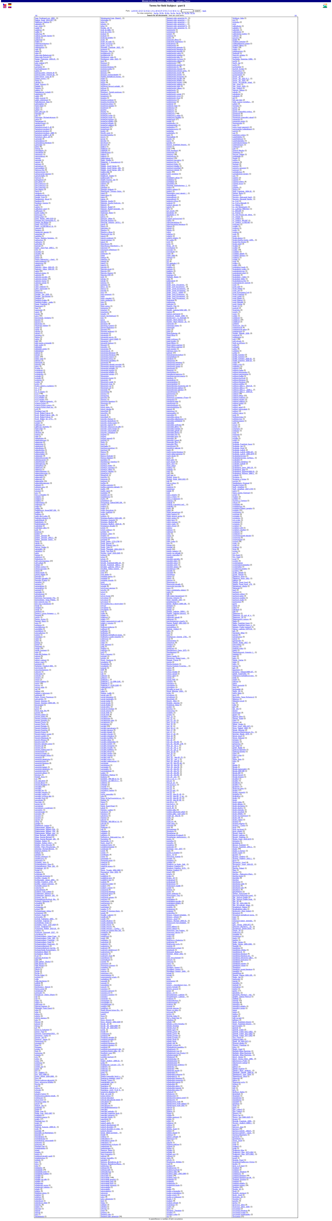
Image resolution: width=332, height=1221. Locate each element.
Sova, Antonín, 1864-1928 (110, 1022)
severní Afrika (40, 716)
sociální (104, 726)
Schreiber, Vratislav (42, 921)
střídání (169, 1152)
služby (103, 489)
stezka (169, 662)
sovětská (104, 1035)
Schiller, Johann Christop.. (45, 884)
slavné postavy (106, 240)
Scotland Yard (40, 411)
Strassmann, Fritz (173, 895)
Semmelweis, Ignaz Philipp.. (45, 600)
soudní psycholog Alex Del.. (111, 930)
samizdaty (39, 145)
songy (103, 857)
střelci (169, 1121)
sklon (103, 22)
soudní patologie (107, 923)
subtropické (237, 32)
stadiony (170, 271)
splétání (104, 1205)
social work (105, 715)
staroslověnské (172, 405)
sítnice (37, 1088)
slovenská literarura (108, 353)
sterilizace (170, 648)
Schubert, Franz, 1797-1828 (45, 925)
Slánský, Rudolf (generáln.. (111, 209)
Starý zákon (171, 466)
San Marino (39, 189)
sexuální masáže (41, 792)
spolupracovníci (172, 129)
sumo (235, 125)
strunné (169, 1006)
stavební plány (172, 561)
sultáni (235, 104)
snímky (103, 658)
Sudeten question (239, 42)
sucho (235, 65)
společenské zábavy (174, 88)
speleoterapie (106, 1148)
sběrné (37, 353)
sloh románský (106, 294)
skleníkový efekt (41, 1203)
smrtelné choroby (107, 580)
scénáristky (39, 374)
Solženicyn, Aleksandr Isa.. (111, 837)
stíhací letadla (172, 672)
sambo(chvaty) (40, 123)
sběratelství (39, 351)
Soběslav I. (105, 680)
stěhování (170, 615)
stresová (170, 962)
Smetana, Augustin (108, 520)
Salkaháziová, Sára (42, 102)
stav (168, 543)
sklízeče (38, 1209)
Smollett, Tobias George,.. (110, 569)
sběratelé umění (41, 349)
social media (105, 701)
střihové (170, 1156)
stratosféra (171, 913)
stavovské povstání (174, 586)
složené (104, 434)
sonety (103, 853)
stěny (169, 631)
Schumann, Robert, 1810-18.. (46, 928)
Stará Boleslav (172, 333)
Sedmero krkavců (41, 518)
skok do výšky (106, 32)
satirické (38, 275)
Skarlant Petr (40, 1146)
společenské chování (175, 69)
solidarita (104, 831)
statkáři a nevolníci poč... (176, 504)
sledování (104, 254)
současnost (105, 901)
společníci (170, 110)
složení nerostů (106, 438)
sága (37, 53)
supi (234, 149)
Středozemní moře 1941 (176, 1105)
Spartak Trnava (106, 1080)
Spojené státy (106, 1214)
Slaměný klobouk (107, 189)
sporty (169, 172)
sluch (103, 444)
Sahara (37, 65)
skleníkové (39, 1201)
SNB (102, 625)
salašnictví (39, 94)
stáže (169, 592)
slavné (103, 236)
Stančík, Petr (172, 306)
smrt (102, 573)
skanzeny (38, 1144)
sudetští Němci (238, 45)
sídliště (37, 983)
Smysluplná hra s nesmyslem (112, 604)
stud (168, 1164)
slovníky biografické (108, 421)
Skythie (103, 141)
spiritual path (105, 1170)
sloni (102, 304)
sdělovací (38, 425)
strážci (169, 936)
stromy (169, 983)
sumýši (235, 131)
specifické (104, 1119)
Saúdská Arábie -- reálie (44, 302)
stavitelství (171, 574)
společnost (171, 114)
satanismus (39, 263)
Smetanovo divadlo (108, 526)
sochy (103, 792)
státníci (169, 528)
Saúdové (38, 298)
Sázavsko (38, 324)
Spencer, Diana (106, 1150)
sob (102, 674)
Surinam (236, 164)
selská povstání (41, 569)
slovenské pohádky (108, 368)
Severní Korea (40, 732)
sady (37, 49)
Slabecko (104, 149)
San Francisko (40, 187)
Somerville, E (106, 841)
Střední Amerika (173, 1026)
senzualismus (40, 633)
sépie (37, 641)
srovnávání (171, 252)
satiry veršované (41, 289)
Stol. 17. (170, 730)
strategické (171, 909)
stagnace (170, 275)
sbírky (37, 357)
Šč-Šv (192, 13)
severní (37, 713)
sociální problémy (107, 750)
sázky (37, 339)
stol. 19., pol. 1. (172, 748)
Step (168, 633)
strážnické (170, 942)
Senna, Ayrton (40, 619)
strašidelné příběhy (174, 903)
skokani (104, 36)
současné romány (107, 897)
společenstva (172, 100)
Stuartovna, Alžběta (174, 1162)
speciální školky (107, 1117)
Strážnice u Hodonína (175, 940)
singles (37, 1049)
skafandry (38, 1107)
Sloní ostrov (105, 306)
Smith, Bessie (106, 543)
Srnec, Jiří (170, 246)
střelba (169, 1115)
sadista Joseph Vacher (43, 36)
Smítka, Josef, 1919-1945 (110, 553)
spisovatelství (106, 1191)
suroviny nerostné (239, 168)
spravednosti (171, 199)
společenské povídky (175, 78)
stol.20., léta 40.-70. (174, 798)
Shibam (38, 853)
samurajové (39, 180)
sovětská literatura (108, 1043)
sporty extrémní (172, 174)
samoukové (39, 166)
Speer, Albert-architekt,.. (110, 1133)
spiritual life (105, 1168)
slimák (103, 281)
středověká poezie (173, 1082)
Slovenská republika (108, 361)
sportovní (170, 158)
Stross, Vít (171, 993)
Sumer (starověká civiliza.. (243, 112)
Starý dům (170, 460)
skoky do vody (106, 42)
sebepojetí (39, 456)
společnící (170, 112)
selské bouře (39, 573)
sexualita (38, 787)
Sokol (103, 802)
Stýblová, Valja (238, 18)
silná (36, 1010)
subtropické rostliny (240, 34)
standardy (170, 308)
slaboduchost (106, 152)
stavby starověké (173, 555)
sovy (102, 1059)
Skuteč (103, 112)
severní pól (39, 748)
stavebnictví (171, 569)
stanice (169, 312)
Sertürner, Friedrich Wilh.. (44, 666)
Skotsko (104, 73)
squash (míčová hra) (174, 219)
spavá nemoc (106, 1096)
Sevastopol (39, 705)
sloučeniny (105, 312)
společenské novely (174, 73)
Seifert (37, 534)
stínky (169, 693)
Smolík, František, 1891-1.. (111, 565)
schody (37, 905)
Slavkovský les (106, 234)
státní (169, 510)
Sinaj (37, 1045)
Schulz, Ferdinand (42, 927)
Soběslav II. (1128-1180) (110, 685)
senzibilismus (40, 627)
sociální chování (107, 734)
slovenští (104, 390)
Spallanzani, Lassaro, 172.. (111, 1065)
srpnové (170, 257)
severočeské (39, 751)
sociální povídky (107, 748)
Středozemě (171, 1096)
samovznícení (40, 172)
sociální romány (107, 753)
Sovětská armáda (107, 1037)
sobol (103, 691)
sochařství (105, 788)
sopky (103, 868)
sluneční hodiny (107, 466)
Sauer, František (41, 304)
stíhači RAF (171, 680)
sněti (102, 646)
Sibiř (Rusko (39, 964)
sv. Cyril (236, 201)
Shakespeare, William (43, 827)
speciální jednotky (107, 1111)
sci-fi (37, 394)
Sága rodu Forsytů (42, 57)
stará (168, 331)
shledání (38, 855)
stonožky (170, 843)
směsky (104, 516)
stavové (170, 580)
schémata (38, 874)
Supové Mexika (238, 150)
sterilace (170, 645)
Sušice (235, 189)
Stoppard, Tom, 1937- (175, 849)
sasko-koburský (41, 261)
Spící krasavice (107, 1154)
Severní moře (40, 742)
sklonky (104, 24)
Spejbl (103, 1135)
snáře (103, 613)
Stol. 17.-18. (171, 734)
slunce (103, 454)
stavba (169, 545)
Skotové (104, 63)
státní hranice (172, 514)
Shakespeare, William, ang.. (45, 833)
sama (37, 119)
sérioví (37, 658)
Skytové (104, 145)
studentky (170, 1181)
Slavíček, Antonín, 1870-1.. (111, 222)
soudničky (104, 932)
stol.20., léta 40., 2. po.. (176, 796)
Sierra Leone (39, 989)
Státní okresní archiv (174, 516)
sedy (37, 530)
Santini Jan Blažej (42, 222)
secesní (38, 491)
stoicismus (171, 711)
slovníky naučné (107, 425)
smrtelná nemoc (107, 576)
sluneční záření (106, 469)
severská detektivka (42, 759)
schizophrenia (40, 890)
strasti (169, 897)
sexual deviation (41, 785)
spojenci (104, 1212)
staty (168, 538)
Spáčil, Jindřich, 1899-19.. (110, 1061)
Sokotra (104, 818)
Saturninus (39, 292)
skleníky (38, 1205)
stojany (169, 715)
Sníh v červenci (107, 654)
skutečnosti (105, 129)
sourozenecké (106, 975)
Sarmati (38, 246)
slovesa (104, 394)
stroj (168, 977)
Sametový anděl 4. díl (43, 135)
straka (169, 876)
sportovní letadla (173, 166)
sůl (234, 98)
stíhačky (170, 681)
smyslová (104, 600)
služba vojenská (107, 485)
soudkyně (104, 917)
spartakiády (105, 1084)
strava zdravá (172, 928)
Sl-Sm (167, 13)
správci (169, 191)
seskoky (38, 676)
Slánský (104, 205)
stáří (168, 473)
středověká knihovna (174, 1074)
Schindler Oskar (41, 886)
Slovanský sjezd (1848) (109, 339)
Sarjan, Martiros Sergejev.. (45, 238)
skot (102, 61)
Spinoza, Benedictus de (110, 1162)
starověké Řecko (173, 432)
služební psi (105, 495)
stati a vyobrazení (173, 499)
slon (102, 302)
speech (103, 1121)
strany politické (172, 893)
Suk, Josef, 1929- (239, 86)
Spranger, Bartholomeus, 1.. (177, 185)
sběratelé (38, 347)
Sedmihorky (39, 522)
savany (37, 314)
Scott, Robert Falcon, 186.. (45, 415)
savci (37, 316)
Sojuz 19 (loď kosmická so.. (111, 798)
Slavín (103, 226)
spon (168, 135)
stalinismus (171, 302)
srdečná (170, 234)
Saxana (38, 320)
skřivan (103, 88)
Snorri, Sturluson (107, 660)
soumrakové (105, 960)
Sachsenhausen (41, 69)
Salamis (38, 88)
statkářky (170, 506)
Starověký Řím (172, 442)
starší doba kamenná (174, 454)
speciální (104, 1109)
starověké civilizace (174, 425)
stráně (169, 888)
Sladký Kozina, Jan (108, 180)
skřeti (103, 78)
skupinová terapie (107, 106)
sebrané (38, 485)
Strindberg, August (174, 969)
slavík (103, 224)
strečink (170, 946)
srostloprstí (171, 248)
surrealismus (237, 172)
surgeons (236, 162)
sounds (103, 962)
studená (170, 1166)
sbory (37, 366)
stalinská (170, 304)
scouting (38, 421)
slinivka (103, 283)
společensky (171, 90)
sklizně (37, 1212)
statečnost (171, 489)
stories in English (173, 853)
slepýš (103, 263)
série (37, 652)
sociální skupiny (107, 755)
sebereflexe (39, 466)
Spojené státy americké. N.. (177, 28)
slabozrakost (105, 158)
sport (168, 149)
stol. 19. (170, 740)
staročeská (171, 361)
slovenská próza (107, 359)
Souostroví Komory (108, 965)
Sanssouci (39, 215)
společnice (171, 108)
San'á (37, 191)
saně (37, 205)
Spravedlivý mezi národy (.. (177, 193)
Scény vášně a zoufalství (44, 386)
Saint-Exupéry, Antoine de (44, 73)
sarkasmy (38, 242)
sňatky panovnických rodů (110, 621)
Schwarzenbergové (42, 946)
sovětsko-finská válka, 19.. (111, 1051)
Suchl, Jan (237, 63)
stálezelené (171, 281)
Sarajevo (38, 230)
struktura (170, 999)
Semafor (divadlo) (41, 578)
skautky (38, 1152)
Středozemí (171, 1100)
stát (168, 481)
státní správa (172, 518)
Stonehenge (171, 833)
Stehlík (169, 608)
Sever (37, 707)
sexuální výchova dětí (43, 796)
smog (103, 557)
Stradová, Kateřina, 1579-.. (177, 868)
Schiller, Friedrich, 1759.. (44, 882)
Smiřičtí (104, 536)
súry (234, 176)
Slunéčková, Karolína (109, 462)
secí (36, 493)
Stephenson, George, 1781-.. (177, 637)
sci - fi (37, 388)
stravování (171, 934)
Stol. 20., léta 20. (173, 761)
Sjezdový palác (40, 1102)
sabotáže (38, 24)
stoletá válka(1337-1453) (176, 812)
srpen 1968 (171, 255)
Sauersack (39, 306)
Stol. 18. (170, 736)
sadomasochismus (42, 43)
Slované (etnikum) (107, 331)
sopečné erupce (107, 866)
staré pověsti (171, 349)
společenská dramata (175, 47)
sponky (169, 139)
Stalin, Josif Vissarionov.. (176, 296)
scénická (38, 380)
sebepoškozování (41, 458)
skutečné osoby (107, 115)
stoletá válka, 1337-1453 (176, 814)
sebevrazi (38, 479)
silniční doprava (41, 1018)
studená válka (172, 1172)
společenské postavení (175, 77)
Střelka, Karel (172, 1129)
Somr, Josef (105, 843)
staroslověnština (173, 407)
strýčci (169, 1014)
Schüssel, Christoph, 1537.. (45, 932)
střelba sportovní (173, 1117)
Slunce (103, 452)
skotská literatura (107, 67)
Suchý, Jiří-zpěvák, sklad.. (243, 82)
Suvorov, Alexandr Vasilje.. (243, 199)
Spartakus (104, 1086)
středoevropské (172, 1055)
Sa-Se (156, 13)
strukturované (172, 1002)
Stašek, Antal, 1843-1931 (176, 479)
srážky (169, 220)
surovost (236, 170)
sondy (103, 851)
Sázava (38, 322)
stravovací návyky (174, 932)
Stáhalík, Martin (173, 277)
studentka (170, 1179)
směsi (103, 514)
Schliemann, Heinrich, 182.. (45, 895)
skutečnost (105, 127)
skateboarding (40, 1148)
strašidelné (171, 899)
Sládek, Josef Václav (109, 166)
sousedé (104, 981)
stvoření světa (172, 1214)
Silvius (37, 1026)
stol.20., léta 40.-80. (174, 800)
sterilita (169, 646)
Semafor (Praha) (41, 580)
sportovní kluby (172, 164)
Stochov (170, 709)
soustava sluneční (108, 995)
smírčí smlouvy (106, 530)
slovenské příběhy (108, 372)
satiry (37, 285)
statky (169, 508)
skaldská (38, 1115)
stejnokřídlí (171, 625)
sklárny (37, 1191)
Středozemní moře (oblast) (177, 1104)
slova (103, 320)
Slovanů (104, 345)
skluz (103, 26)
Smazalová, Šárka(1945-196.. (112, 503)
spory (169, 176)
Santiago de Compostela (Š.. (46, 220)
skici (36, 1162)
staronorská (171, 394)
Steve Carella (172, 656)
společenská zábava (174, 61)
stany (169, 329)
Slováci (103, 322)
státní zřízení (172, 526)
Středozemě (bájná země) (176, 1098)
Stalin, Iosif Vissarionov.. (176, 287)
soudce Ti (104, 909)
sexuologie (39, 800)
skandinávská (40, 1139)
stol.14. (169, 781)
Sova (103, 1016)
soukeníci (104, 944)
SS (168, 261)
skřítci (103, 82)
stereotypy (171, 643)
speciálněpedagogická (109, 1107)
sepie (37, 639)
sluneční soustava (108, 468)
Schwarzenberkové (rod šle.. (45, 948)
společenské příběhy (174, 80)
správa (169, 187)
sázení (37, 333)
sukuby (235, 92)
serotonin (38, 664)
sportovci (170, 154)
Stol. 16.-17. (171, 728)
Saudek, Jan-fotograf (43, 296)
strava (169, 925)
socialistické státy (107, 720)
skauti (37, 1150)
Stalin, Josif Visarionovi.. (176, 294)
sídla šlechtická (41, 981)
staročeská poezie (173, 364)
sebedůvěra (39, 438)
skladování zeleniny (42, 1187)
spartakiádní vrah (107, 1082)
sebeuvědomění (41, 471)
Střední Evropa (172, 1035)
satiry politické (40, 287)
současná (104, 890)
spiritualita (104, 1174)
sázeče (37, 331)
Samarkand (39, 121)
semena (38, 584)
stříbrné (169, 1146)
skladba (38, 1176)
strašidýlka (171, 905)
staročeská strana (173, 366)
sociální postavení (108, 746)
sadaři (37, 28)
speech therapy (106, 1131)
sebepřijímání (40, 462)
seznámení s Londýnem (44, 808)
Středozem (171, 1094)
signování (38, 993)
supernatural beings (240, 143)
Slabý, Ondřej (106, 160)
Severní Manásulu (42, 738)
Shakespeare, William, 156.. (45, 831)
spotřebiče (170, 182)
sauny (37, 312)
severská (38, 757)
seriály (37, 648)
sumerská (236, 119)
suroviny (236, 166)
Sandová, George (41, 203)
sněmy (103, 641)
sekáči (37, 543)
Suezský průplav (239, 55)
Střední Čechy (172, 1032)
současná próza (107, 893)
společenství (171, 102)
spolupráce (171, 127)
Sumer (235, 110)
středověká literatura (174, 1078)
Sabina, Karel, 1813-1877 (44, 20)
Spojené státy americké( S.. (177, 26)
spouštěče (170, 184)
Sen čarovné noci (41, 602)
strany (169, 892)
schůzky (38, 930)
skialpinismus (40, 1158)
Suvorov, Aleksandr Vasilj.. (243, 197)
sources (104, 971)
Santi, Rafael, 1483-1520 (44, 219)
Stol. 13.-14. (171, 722)
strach (169, 872)
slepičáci (104, 259)
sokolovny (104, 812)
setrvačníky (39, 699)
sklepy (37, 1207)
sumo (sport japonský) (241, 127)
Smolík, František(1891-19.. (111, 563)
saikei (37, 71)
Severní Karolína (41, 730)
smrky (103, 571)
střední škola (171, 1039)
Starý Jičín (171, 464)
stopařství (170, 845)
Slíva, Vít (104, 287)
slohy (103, 296)
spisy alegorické (107, 1199)
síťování (38, 1090)
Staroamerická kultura (175, 355)
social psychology (107, 709)
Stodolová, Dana (173, 705)
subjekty (236, 28)
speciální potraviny (108, 1115)
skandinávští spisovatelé (44, 1141)
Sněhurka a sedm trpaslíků (111, 637)
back (204, 11)
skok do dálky (106, 30)
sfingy (37, 822)
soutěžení (104, 1008)
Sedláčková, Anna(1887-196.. (46, 510)
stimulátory (171, 687)
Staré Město (171, 343)
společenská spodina (174, 55)
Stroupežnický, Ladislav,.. (176, 997)
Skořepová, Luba (107, 57)
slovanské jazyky (107, 337)
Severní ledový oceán (43, 734)
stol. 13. (170, 718)
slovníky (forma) (107, 419)
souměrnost (105, 958)
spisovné (104, 1195)
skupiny (104, 110)
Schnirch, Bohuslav (42, 901)
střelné (169, 1131)
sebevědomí (39, 475)
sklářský (38, 1195)
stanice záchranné (173, 314)
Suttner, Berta (238, 193)
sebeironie (39, 442)
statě (168, 485)
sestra (37, 680)
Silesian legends (41, 1006)
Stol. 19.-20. (171, 751)
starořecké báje (172, 401)
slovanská (104, 333)
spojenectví (171, 32)
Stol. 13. (170, 716)
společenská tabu (173, 57)
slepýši (103, 265)
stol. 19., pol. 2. (172, 750)
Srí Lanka (170, 240)
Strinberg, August (173, 967)
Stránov (169, 890)
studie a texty (172, 1195)
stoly (168, 827)
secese (37, 489)
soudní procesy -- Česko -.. (111, 928)
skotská (104, 65)
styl (234, 20)
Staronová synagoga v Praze (177, 397)
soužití (103, 1014)
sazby (37, 329)
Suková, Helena (238, 90)
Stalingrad (170, 300)
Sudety (235, 47)
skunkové (104, 94)
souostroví (105, 964)
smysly (103, 606)
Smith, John (105, 547)
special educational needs (110, 1100)
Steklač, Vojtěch (173, 629)
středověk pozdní (173, 1070)
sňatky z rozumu (107, 623)
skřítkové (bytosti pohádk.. (111, 86)
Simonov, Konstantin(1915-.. (45, 1034)
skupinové (104, 108)
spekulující (105, 1142)
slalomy (104, 184)
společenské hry (173, 67)
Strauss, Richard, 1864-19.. (177, 921)
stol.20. (169, 792)
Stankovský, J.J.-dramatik (176, 318)
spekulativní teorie (108, 1141)
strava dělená (172, 927)
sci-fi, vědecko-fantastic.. (44, 401)
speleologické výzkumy (109, 1144)
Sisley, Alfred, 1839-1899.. (45, 1076)
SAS (36, 250)
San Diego (39, 182)
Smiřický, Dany (106, 534)
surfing (235, 160)
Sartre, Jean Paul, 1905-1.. (45, 248)
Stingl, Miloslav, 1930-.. (175, 691)
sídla (37, 979)
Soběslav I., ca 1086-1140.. (111, 681)
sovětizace (105, 1034)
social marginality (107, 699)
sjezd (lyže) (39, 1100)
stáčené (170, 269)
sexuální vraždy (41, 794)
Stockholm (171, 699)
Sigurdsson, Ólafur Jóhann (45, 995)
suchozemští (237, 75)
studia (169, 1187)
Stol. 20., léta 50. (173, 767)
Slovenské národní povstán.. (111, 366)
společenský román (174, 94)
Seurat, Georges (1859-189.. (45, 703)
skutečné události (107, 125)
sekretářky (39, 549)
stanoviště (170, 327)
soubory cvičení (107, 888)
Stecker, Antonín (173, 598)
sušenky (236, 187)
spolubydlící (171, 123)
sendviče (38, 611)
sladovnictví (105, 182)
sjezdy (37, 1104)
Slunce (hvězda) (107, 456)
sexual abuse (40, 783)
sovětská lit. (105, 1041)
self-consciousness (42, 561)
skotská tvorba (106, 69)
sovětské (104, 1047)
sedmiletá (38, 526)
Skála (37, 1109)
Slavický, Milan (106, 219)
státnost (170, 530)
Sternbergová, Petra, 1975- (177, 650)
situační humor (40, 1094)
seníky (37, 617)
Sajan (37, 80)
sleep (103, 255)
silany (37, 1000)
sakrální (38, 82)
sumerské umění (239, 121)
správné (170, 203)
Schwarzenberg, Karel (43, 942)
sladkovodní (105, 178)
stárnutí (169, 353)
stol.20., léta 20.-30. (174, 794)
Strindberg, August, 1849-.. (177, 971)
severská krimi (40, 761)
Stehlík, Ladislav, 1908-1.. (176, 611)
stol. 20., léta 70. (173, 771)
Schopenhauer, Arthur (43, 911)
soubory (104, 886)
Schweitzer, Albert (42, 954)
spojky (169, 38)
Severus (38, 775)
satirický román (40, 283)
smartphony (105, 501)
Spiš (102, 1201)
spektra (103, 1137)
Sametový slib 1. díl (42, 137)
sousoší (104, 987)
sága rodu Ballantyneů (43, 55)
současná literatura (108, 892)
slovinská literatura (108, 401)
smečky (104, 504)
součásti (104, 905)
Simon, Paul (39, 1032)
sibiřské (38, 967)
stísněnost (171, 695)
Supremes (236, 152)
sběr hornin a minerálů (43, 343)
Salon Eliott (39, 106)
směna (103, 506)
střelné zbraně (172, 1133)
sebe (37, 436)
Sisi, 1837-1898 (41, 1074)
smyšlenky (105, 609)
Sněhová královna (107, 627)
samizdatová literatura (43, 143)
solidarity (104, 833)
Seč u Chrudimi (40, 495)
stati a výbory (172, 497)
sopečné (104, 864)
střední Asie (171, 1030)
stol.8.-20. (170, 808)
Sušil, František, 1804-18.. (242, 191)
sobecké (104, 676)
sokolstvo (104, 816)
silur (36, 1020)
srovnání (170, 250)
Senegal (38, 615)
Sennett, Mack (40, 621)
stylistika (236, 22)
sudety (235, 49)
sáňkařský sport (41, 209)
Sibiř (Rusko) (40, 965)
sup (234, 133)
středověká (171, 1072)
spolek (169, 121)
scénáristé (39, 372)
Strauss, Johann (173, 917)
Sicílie (37, 973)
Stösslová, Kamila (173, 857)
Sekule (37, 555)
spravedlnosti (172, 197)
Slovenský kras (106, 384)
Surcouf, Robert (238, 154)
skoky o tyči (105, 45)
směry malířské (106, 512)
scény (37, 384)
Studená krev (172, 1168)
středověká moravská (175, 1080)
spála (103, 1063)
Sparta (103, 1074)
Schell (37, 870)
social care (105, 695)
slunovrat (104, 479)
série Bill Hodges (41, 654)
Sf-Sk (161, 13)
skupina (104, 98)
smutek (103, 586)
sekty (37, 553)
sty (168, 1216)
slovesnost (105, 396)
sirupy (37, 1069)
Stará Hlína (171, 335)
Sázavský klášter (41, 326)
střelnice (170, 1135)
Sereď (37, 645)
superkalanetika (238, 141)
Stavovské (171, 582)
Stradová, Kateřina (174, 866)
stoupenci (170, 860)
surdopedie (237, 156)
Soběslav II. (105, 683)
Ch (148, 11)
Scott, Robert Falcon (42, 413)
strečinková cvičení (174, 948)
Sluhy (103, 442)
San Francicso (40, 184)
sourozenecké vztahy (109, 977)
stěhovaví (170, 619)
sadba (37, 32)
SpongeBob (171, 137)
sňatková (104, 617)
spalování (104, 1070)
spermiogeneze (106, 1152)
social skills (105, 713)
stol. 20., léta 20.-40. (174, 763)
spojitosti (170, 36)
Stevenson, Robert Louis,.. (177, 658)
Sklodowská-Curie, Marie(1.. (111, 18)
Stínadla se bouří (173, 689)
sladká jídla (105, 172)
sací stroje (39, 26)
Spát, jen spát (106, 1094)
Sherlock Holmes (41, 851)
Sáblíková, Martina (42, 22)
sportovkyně (171, 156)
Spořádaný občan (173, 178)
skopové (104, 49)
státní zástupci (172, 522)
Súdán (235, 40)
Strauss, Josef (172, 919)
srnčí (168, 242)
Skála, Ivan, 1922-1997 (43, 1113)
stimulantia (171, 685)
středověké (171, 1084)
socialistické (105, 718)
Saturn (37, 291)
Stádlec (169, 273)
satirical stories (40, 273)
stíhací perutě (172, 674)
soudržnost (105, 936)
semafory (38, 582)
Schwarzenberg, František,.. (45, 940)
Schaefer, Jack (40, 862)
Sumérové (236, 115)
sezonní (38, 816)
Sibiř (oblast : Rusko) (43, 962)
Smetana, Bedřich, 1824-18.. (111, 524)
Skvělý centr (105, 133)
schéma (38, 872)
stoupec (170, 858)
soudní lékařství (107, 921)
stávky (169, 578)
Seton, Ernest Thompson (44, 697)
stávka (169, 576)
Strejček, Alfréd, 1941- (175, 954)
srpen (169, 254)
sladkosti (104, 174)
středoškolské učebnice (175, 1065)
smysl (103, 594)
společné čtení (172, 106)
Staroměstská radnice (175, 388)
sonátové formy (106, 845)
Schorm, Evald (40, 915)
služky (103, 499)
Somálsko (104, 839)
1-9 (132, 11)
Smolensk (104, 561)
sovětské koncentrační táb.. (111, 1049)
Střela (169, 1113)
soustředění (105, 1002)
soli (102, 829)
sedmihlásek (39, 520)
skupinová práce (107, 104)
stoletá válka (171, 810)
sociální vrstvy (106, 759)
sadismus (38, 34)
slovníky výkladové (108, 432)
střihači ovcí (171, 1154)
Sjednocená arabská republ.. (45, 1096)
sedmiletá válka (41, 528)
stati (168, 493)
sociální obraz (106, 740)
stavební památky (173, 559)
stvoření (170, 1212)
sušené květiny (238, 182)
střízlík (169, 1160)
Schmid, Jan (39, 897)
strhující (170, 965)
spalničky (104, 1067)
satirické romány (41, 279)
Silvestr (38, 1022)
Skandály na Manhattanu (44, 1133)
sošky (103, 874)
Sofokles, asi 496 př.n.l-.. (110, 781)
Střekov (169, 1111)
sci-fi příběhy (40, 397)
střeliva (169, 1125)
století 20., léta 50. (174, 816)
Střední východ (172, 1045)
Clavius (187, 1)
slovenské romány (108, 374)
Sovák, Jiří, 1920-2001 (109, 1028)
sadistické (39, 40)
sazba (37, 327)
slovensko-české (107, 378)
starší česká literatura (175, 452)
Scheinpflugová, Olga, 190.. (45, 866)
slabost (103, 154)
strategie (170, 911)
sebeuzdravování (41, 473)
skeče (37, 1154)
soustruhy (104, 999)
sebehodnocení (40, 440)
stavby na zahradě (174, 553)
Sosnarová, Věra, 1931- (110, 872)
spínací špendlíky (107, 1158)
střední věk (171, 1043)
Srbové (169, 226)
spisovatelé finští (107, 1183)
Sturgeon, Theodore (174, 1211)
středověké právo (173, 1090)
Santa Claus (39, 217)
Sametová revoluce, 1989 (44, 133)
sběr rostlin (39, 345)
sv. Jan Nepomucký (240, 207)
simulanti (38, 1043)
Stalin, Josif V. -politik (175, 292)
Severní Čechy (40, 722)
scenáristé (39, 370)
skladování (39, 1183)
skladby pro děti (41, 1179)
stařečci (170, 468)
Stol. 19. (170, 738)
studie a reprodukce (174, 1193)
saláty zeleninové (41, 100)
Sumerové (236, 114)
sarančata (38, 234)
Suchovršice (237, 71)
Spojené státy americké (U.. (177, 18)
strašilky (170, 907)
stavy (169, 588)
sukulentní (236, 94)
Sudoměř (236, 53)
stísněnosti (171, 697)
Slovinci (104, 399)
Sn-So (172, 13)
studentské (171, 1183)
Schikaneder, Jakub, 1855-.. (45, 880)
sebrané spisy (40, 487)
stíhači (169, 678)
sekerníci (38, 545)
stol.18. (169, 787)
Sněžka (103, 648)
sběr (36, 341)
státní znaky (171, 524)
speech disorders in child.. (110, 1129)
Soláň (103, 825)
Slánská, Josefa (107, 201)
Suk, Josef (237, 84)
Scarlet (37, 368)
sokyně (103, 823)
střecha (169, 1107)
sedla (37, 506)
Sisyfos (38, 1084)
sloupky (104, 314)
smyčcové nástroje (108, 588)
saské (37, 255)
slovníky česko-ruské (109, 423)
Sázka (37, 337)
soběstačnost (106, 687)
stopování (170, 847)
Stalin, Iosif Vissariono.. (176, 285)
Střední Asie (171, 1028)
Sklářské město (41, 1193)
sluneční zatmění (107, 471)
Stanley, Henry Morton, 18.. (177, 322)
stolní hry (170, 822)
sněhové (104, 629)
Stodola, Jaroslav (173, 703)
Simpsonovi (39, 1041)
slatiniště (104, 211)
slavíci (103, 217)
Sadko (37, 42)
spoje (103, 1211)
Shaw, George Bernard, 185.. (46, 839)
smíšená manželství (108, 538)
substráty (236, 30)
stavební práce (172, 563)
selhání (37, 565)
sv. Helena (236, 205)
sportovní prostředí (174, 168)
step (168, 635)
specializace (105, 1105)
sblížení (38, 361)
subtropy (236, 36)
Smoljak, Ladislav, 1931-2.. (111, 567)
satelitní (38, 265)
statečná (170, 487)
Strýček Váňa (172, 1016)
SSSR (169, 265)
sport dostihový (172, 150)
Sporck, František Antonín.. (177, 145)
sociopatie (104, 767)
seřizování (39, 674)
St (183, 13)
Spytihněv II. (171, 215)
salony (37, 108)
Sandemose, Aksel (42, 199)
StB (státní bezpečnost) (176, 596)
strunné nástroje (173, 1008)
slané (103, 193)
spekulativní (105, 1139)
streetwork (170, 950)
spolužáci (170, 131)
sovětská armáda (107, 1039)
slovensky (104, 380)
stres (168, 956)
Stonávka (170, 831)
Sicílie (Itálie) (40, 975)
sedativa (38, 499)
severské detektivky (42, 769)
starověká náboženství (175, 419)
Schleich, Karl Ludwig (43, 892)
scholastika (39, 907)
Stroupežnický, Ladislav (176, 995)
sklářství (38, 1197)
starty (169, 458)
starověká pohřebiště (174, 421)
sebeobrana (39, 448)
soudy (103, 938)
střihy (169, 1158)
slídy (102, 277)
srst (168, 259)
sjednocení (39, 1098)
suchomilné (237, 67)
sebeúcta (38, 469)
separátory (39, 637)
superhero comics (239, 135)
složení (103, 436)
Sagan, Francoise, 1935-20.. (45, 59)
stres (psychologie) (174, 958)
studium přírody (172, 1203)
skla (36, 1166)
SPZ (168, 217)
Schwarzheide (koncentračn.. (46, 950)
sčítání (37, 423)
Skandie (38, 1135)
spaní (103, 1072)
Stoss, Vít (170, 855)
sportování (171, 152)
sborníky (38, 364)
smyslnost (105, 598)
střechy (169, 1109)
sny (102, 672)
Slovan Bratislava (107, 327)
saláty (37, 96)
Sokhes (103, 800)
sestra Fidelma (40, 681)
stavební (170, 557)
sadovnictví (39, 45)
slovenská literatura (108, 355)
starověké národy (173, 431)
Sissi (37, 1078)
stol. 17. (170, 732)
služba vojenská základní (110, 487)
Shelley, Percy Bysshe (43, 845)
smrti (103, 582)
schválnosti (39, 934)
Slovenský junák (107, 382)
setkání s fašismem (42, 693)
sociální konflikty (107, 738)
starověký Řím (172, 444)
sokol (103, 804)
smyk (103, 592)
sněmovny (105, 639)
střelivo (169, 1127)
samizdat (38, 139)
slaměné (104, 187)
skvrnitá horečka (107, 135)
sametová (38, 125)
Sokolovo (104, 814)
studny (169, 1207)
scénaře (38, 376)
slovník (103, 415)
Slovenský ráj (106, 388)
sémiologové (39, 594)
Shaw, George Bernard (43, 837)
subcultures (237, 26)
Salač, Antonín (40, 84)
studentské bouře (173, 1185)
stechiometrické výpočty (176, 621)
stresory (170, 960)
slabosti (104, 156)
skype (103, 139)
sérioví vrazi (39, 662)
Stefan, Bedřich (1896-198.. (177, 604)
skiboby (38, 1160)
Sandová (38, 201)
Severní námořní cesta (43, 744)
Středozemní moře (174, 1102)
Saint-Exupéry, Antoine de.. (45, 75)
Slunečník (104, 475)
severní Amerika (41, 720)
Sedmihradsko (40, 524)
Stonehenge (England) (175, 835)
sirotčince (38, 1063)
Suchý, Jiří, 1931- (239, 80)
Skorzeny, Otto (106, 51)
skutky (103, 131)
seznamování (40, 812)
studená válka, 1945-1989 (176, 1174)
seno (37, 623)
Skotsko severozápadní (110, 75)
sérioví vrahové (40, 660)
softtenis (104, 783)
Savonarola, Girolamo (43, 318)
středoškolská (172, 1061)
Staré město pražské (174, 345)
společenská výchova (175, 59)
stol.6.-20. (170, 806)
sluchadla (104, 446)
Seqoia (37, 643)
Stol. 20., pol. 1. (173, 759)
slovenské (104, 362)
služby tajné (105, 491)
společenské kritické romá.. (177, 71)
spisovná (104, 1193)
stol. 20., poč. (172, 777)
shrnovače (39, 860)
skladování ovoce (41, 1185)
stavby (169, 549)
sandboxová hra (41, 195)
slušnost (104, 481)
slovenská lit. (106, 351)
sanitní (37, 207)
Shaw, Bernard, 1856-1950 (45, 835)
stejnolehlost (171, 627)
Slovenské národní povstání (111, 364)
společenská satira (174, 53)
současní (104, 899)
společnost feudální (174, 117)
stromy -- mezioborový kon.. (177, 985)
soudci (103, 913)
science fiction (40, 403)
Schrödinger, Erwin (42, 923)
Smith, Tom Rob (107, 551)
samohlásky (39, 150)
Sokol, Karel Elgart (108, 806)
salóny (37, 110)
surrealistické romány (241, 174)
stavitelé (170, 573)
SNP (102, 670)
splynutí (104, 1209)
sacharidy (38, 67)
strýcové (170, 1012)
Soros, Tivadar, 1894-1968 (110, 870)
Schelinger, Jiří (40, 868)
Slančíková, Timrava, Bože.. (111, 191)
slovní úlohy (105, 407)
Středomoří (171, 1057)
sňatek (103, 615)
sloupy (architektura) (108, 316)
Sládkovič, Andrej (107, 176)
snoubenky (105, 666)
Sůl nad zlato (237, 100)
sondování (105, 849)
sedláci (37, 508)
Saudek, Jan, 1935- (42, 294)
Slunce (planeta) (107, 458)
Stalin (169, 283)
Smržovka (104, 584)
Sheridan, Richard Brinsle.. (45, 849)
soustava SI (105, 993)
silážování (39, 1004)
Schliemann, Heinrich (43, 893)
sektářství (38, 551)
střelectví (170, 1123)
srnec (169, 244)
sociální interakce (107, 736)
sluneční (104, 464)
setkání (37, 691)
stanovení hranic (173, 326)
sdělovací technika (42, 427)
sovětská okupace (108, 1045)
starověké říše (172, 434)
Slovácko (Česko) (107, 326)
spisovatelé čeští (107, 1181)
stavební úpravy (173, 567)
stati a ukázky (172, 495)
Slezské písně (106, 269)
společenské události (174, 84)
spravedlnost (171, 195)
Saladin (37, 86)
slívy (102, 292)
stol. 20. (170, 755)
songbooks (105, 855)
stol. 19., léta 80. (173, 742)
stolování (170, 825)
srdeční (169, 236)
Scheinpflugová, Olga (43, 864)
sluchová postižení (108, 448)
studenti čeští (172, 1177)
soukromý (104, 954)
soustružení (105, 1000)
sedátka (38, 501)
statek (169, 491)
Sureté (235, 158)
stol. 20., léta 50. (173, 769)
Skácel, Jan (39, 1105)
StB (168, 594)
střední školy (171, 1041)
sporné (169, 147)
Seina (37, 541)
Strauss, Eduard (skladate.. (177, 915)
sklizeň (37, 1211)
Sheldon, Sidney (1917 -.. (44, 843)
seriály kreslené (41, 650)
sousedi (104, 983)
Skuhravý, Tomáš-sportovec (111, 92)
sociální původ (106, 751)
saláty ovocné (40, 98)
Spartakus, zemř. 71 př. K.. (111, 1090)
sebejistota (39, 444)
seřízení (38, 672)
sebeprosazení (40, 460)
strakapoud (171, 880)
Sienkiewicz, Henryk (42, 987)
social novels (106, 703)
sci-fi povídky (40, 396)
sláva (103, 215)
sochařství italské (107, 790)
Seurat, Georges (41, 701)
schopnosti (39, 913)
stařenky (170, 469)
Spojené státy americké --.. (177, 20)
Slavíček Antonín (107, 220)
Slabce (103, 147)
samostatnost (40, 156)
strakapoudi (171, 882)
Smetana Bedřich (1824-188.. (112, 518)
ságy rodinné (39, 63)
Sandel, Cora (40, 197)
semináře (38, 592)
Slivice (103, 289)
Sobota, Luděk (106, 693)
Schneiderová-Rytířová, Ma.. (45, 899)
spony (169, 141)
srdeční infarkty (172, 238)
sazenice (38, 335)
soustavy (104, 997)
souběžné (104, 876)
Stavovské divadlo (174, 584)
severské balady (41, 767)
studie (169, 1189)
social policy (105, 707)
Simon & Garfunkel (42, 1030)
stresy (169, 964)
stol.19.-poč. (171, 790)
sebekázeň (39, 446)
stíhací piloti (171, 676)
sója (102, 796)
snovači (104, 668)
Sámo (37, 147)
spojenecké (171, 30)
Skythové (104, 143)
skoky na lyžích (107, 43)
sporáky (170, 143)
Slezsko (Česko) (107, 273)
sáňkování (39, 211)
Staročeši (170, 370)
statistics (170, 501)
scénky (37, 382)
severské (38, 765)
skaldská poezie (41, 1117)
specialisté (105, 1102)
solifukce (104, 835)
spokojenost (171, 43)
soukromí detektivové (109, 950)
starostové (171, 411)
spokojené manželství (175, 42)
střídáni (169, 1150)
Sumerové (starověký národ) (243, 117)
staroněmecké (172, 392)
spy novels (171, 211)
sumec (235, 108)
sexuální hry (39, 790)
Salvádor (38, 114)
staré (168, 337)
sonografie (105, 858)
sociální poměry (107, 744)
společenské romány (174, 82)
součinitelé (105, 907)
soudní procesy (106, 927)
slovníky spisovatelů (108, 431)
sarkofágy (38, 244)
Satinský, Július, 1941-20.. (45, 267)
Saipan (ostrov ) (41, 78)
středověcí (171, 1067)
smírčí (103, 528)
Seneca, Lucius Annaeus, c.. (46, 613)
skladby (38, 1177)
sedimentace (39, 503)
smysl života (105, 596)
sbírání (37, 355)
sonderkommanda (107, 847)
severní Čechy (40, 724)
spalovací (104, 1069)
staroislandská (172, 382)
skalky (37, 1119)
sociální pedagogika (108, 742)
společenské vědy (173, 86)
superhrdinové (238, 139)
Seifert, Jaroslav (41, 536)
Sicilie (37, 971)
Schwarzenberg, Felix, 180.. (45, 938)
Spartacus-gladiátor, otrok (110, 1078)
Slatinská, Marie (107, 213)
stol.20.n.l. (171, 802)
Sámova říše (39, 170)
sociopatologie (106, 771)
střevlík (169, 1142)
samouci (38, 164)
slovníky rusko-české (109, 429)
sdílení (37, 431)
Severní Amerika (41, 718)
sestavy (38, 678)
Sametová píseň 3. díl (43, 127)
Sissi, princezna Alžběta (44, 1082)
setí (36, 689)
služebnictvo (105, 497)
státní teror (171, 520)
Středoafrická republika (175, 1047)
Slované (104, 329)
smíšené (104, 539)
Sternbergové (172, 652)
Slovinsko (104, 403)
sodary (103, 773)
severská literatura (42, 763)
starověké (170, 423)
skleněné (38, 1199)
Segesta (38, 532)
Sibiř (36, 960)
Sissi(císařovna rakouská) (44, 1080)
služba (103, 483)
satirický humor (40, 281)
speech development (108, 1125)
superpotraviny (238, 145)
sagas (37, 61)
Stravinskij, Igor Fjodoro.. (176, 930)
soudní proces (106, 925)
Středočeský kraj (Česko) (176, 1053)
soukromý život (106, 956)
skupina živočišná (107, 102)
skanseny (38, 1142)
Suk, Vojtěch (237, 88)
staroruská (171, 399)
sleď (102, 252)
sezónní (38, 818)
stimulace (170, 683)
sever (37, 709)
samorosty (39, 154)
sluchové (104, 450)
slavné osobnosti (107, 238)
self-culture (39, 563)
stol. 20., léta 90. (173, 775)
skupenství (105, 96)
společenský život (173, 98)
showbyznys (39, 858)
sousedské (105, 985)
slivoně (103, 291)
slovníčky (104, 413)
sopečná (104, 862)
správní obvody (172, 205)
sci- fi (37, 390)
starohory (170, 378)
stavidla (169, 571)
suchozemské (238, 73)
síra (36, 1057)
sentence (38, 625)
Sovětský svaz (106, 1053)
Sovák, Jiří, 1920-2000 (109, 1026)
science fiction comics (43, 405)
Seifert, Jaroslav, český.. (44, 539)
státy (168, 539)
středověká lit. (172, 1076)
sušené (235, 180)
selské (37, 571)
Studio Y (170, 1199)
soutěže (104, 1006)
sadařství (38, 30)
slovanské (104, 335)
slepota (103, 261)
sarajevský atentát (42, 232)
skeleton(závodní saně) (43, 1156)
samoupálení (39, 168)
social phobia (106, 705)
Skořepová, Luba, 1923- (110, 59)
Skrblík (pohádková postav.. (111, 77)
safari (37, 51)
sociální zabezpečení (109, 761)
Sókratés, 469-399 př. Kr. (110, 822)
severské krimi (40, 771)
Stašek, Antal (172, 477)
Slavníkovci (105, 244)
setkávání (38, 695)
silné (36, 1012)
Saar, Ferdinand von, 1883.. (45, 18)
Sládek (103, 164)
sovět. (103, 1030)
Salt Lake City (40, 112)
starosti (169, 409)
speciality (104, 1104)
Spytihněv (170, 213)
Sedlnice (38, 514)
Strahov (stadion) (173, 870)
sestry (37, 683)
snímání (104, 656)
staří (168, 471)
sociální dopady (107, 732)
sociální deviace (107, 730)
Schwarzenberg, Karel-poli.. (45, 944)
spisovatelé (105, 1177)
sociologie (104, 763)
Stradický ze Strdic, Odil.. (176, 864)
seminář (38, 590)
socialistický (105, 722)
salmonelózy (39, 104)
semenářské (39, 586)
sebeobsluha (39, 450)
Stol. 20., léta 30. (173, 765)
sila (36, 997)
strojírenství (171, 981)
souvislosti (105, 1012)
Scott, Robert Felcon (42, 417)
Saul (36, 308)
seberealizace (40, 464)
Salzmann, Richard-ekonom (45, 117)
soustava (104, 989)
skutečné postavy (107, 119)
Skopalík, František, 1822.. (111, 47)
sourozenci (105, 973)
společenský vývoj (174, 96)
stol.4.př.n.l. (171, 804)
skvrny (103, 137)
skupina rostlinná (107, 100)
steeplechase (172, 602)
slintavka (104, 285)
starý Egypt (171, 462)
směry (103, 508)
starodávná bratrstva (174, 374)
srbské (169, 228)
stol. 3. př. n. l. (172, 779)
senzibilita (38, 629)
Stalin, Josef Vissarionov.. (176, 289)
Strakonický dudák (174, 886)
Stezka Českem (173, 664)
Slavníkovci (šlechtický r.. (110, 246)
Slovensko (105, 376)
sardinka (38, 236)
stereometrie (171, 641)
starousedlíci (171, 413)
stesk (169, 654)
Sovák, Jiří (105, 1024)
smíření (103, 532)
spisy (103, 1197)
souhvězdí (105, 942)
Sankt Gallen (40, 213)
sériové (37, 656)
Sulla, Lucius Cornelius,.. (242, 102)
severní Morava (41, 740)
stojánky (170, 713)
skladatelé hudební (42, 1174)
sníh (102, 652)
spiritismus (105, 1166)
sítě (36, 1086)
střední (169, 1022)
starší (169, 450)
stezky (169, 668)
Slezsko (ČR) (106, 275)
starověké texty (172, 436)
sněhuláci (104, 631)
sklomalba (104, 20)
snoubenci (104, 662)
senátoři (38, 608)
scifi (36, 409)
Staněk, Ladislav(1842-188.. (177, 310)
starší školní (171, 456)
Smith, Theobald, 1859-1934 (111, 549)
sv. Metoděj (237, 211)
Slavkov (104, 230)
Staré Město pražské (174, 347)
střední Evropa (172, 1037)
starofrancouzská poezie (176, 376)
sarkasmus (39, 240)
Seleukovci (39, 559)
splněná (104, 1207)
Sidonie (37, 985)
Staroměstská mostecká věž (177, 386)
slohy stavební (106, 298)
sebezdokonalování (42, 483)
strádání (170, 862)
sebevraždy (39, 481)
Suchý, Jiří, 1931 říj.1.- (241, 78)
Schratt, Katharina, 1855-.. (45, 919)
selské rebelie (40, 574)
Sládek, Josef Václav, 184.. (111, 168)
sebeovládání (40, 454)
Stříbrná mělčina (173, 1144)
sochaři (103, 787)
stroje (169, 979)
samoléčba (39, 152)
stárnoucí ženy (172, 351)
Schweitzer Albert (41, 952)
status (169, 536)
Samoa (37, 149)
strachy (169, 874)
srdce (169, 232)
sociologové (105, 765)
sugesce (236, 57)
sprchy (169, 207)
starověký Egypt (173, 440)
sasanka (38, 252)
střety (169, 1141)
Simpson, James (41, 1039)
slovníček (104, 411)
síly (36, 1028)
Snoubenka (105, 664)
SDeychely (39, 429)
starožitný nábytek (174, 448)
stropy (169, 991)
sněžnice (104, 650)
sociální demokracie (108, 728)
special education (107, 1098)
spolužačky (171, 133)
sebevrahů (39, 477)
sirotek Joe (39, 1067)
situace (37, 1092)
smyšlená (104, 608)
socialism (104, 716)
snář (102, 611)
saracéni (38, 228)
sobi (102, 689)
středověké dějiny (173, 1086)
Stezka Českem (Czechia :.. (177, 666)
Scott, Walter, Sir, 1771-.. (44, 419)
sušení (235, 185)
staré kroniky (171, 341)
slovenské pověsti (107, 370)
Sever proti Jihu (41, 711)
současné (104, 895)
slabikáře (104, 150)
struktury (170, 1004)
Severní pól (39, 746)
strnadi (169, 975)
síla (36, 999)
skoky (103, 40)
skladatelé (39, 1170)
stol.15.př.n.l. (172, 785)
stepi (168, 639)
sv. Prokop (237, 213)
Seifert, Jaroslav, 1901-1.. (44, 538)
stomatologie (171, 829)
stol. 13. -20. (171, 720)
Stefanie (170, 606)
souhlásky (104, 940)
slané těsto (105, 195)
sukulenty (236, 96)
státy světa (171, 541)
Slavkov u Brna (106, 232)
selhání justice (40, 567)
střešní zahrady (172, 1137)
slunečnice (105, 473)
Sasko (37, 257)
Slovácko (104, 324)
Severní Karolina (41, 728)
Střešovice (171, 1139)
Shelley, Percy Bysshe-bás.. (45, 847)
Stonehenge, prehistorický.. (177, 837)
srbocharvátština (173, 222)
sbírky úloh (39, 359)
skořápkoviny (106, 53)
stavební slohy (172, 565)
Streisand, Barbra (173, 952)
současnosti (105, 903)
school (37, 909)
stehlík (169, 609)
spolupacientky (172, 125)
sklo (36, 1214)
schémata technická (42, 876)
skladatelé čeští (41, 1172)
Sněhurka (104, 633)
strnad (169, 973)
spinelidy (104, 1160)
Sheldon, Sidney (41, 841)
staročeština (171, 372)
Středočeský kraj (173, 1051)
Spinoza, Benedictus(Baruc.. (111, 1164)
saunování (39, 310)
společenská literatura (175, 49)
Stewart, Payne (172, 660)
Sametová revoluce (42, 129)
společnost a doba (173, 115)
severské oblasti (41, 773)
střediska (170, 1020)
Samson (38, 178)
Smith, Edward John (108, 545)
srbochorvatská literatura (176, 224)
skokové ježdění (107, 38)
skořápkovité (105, 55)
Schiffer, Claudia (41, 878)
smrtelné (104, 578)
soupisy (104, 969)
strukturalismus (172, 1000)
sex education (40, 781)
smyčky (104, 590)
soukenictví (105, 946)
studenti (170, 1176)
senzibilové (39, 631)
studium (170, 1201)
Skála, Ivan (39, 1111)
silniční (37, 1016)
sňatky (103, 619)
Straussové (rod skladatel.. (177, 923)
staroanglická (172, 357)
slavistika (104, 228)
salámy (37, 90)
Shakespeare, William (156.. (45, 829)
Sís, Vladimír (40, 1072)
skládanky (39, 1168)
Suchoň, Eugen (238, 69)
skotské (104, 71)
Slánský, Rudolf (107, 207)
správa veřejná (172, 189)
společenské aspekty (175, 65)
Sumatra (236, 106)
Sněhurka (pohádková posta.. (112, 635)
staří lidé (170, 475)
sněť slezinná (106, 645)
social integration (107, 697)
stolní (169, 820)
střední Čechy (172, 1034)
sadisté (37, 38)
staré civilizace (172, 339)
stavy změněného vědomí (176, 590)
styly (234, 24)
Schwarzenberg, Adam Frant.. (46, 936)
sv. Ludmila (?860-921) (241, 209)
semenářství (39, 588)
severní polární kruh (42, 750)
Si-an (37, 956)
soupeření (104, 967)
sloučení (104, 310)
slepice (103, 257)
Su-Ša (187, 13)
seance (37, 434)
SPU (168, 209)
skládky (38, 1181)
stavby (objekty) (173, 551)
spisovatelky (105, 1189)
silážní (37, 1002)
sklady (37, 1189)
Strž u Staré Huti (173, 1018)
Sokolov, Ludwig (107, 810)
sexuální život (40, 798)
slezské (104, 267)
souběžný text (106, 880)
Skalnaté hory (40, 1121)
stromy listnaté (172, 987)
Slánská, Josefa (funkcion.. (111, 203)
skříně (103, 80)
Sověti (103, 1032)
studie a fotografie (173, 1191)
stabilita (169, 267)
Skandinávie (39, 1137)
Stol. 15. (170, 724)
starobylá (170, 359)
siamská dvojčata (41, 958)
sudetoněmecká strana (241, 43)
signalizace (39, 991)
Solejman (104, 827)
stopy (169, 851)
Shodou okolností (41, 857)
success (236, 38)
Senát (37, 606)
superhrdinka (237, 137)
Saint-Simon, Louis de (43, 77)
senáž (37, 609)
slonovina (104, 308)
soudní (103, 919)
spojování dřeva (173, 40)
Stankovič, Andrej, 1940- (176, 316)
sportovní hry (172, 162)
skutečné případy (107, 123)
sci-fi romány (40, 399)
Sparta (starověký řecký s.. (111, 1076)
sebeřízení (39, 468)
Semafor (38, 576)
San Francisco (40, 185)
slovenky (104, 347)
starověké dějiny (173, 427)
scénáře (38, 378)
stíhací (169, 670)
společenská (171, 45)
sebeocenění (39, 452)
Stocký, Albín (172, 701)
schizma (38, 888)
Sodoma (104, 777)
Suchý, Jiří (237, 77)
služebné (104, 493)
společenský (171, 92)
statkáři (169, 503)
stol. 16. (170, 726)
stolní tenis (171, 823)
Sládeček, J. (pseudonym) (110, 162)
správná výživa (172, 201)
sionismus (39, 1053)
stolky (169, 818)
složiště (104, 440)
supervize (236, 147)
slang (103, 197)
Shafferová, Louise (42, 825)
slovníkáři (104, 417)
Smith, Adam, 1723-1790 (110, 541)
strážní (169, 938)
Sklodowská (39, 1216)
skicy (37, 1164)
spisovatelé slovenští (109, 1185)
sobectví (104, 678)
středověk (170, 1069)
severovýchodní (41, 753)
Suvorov (236, 195)
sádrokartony (40, 47)
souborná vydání (107, 884)
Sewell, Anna (40, 777)
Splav (103, 1203)
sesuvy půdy (39, 687)
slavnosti (104, 248)
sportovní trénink (173, 170)
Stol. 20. (170, 753)
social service (106, 711)
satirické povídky (41, 277)
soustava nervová (107, 991)
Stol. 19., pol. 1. (173, 746)
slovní (103, 405)
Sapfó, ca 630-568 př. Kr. (44, 226)
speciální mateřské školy (110, 1113)
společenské (171, 63)
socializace (105, 724)
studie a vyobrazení (174, 1197)
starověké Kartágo (173, 429)
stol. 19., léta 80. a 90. (175, 744)
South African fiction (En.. (110, 1010)
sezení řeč (39, 804)
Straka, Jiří (171, 878)
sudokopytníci (238, 51)
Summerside (237, 123)
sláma (103, 185)
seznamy (38, 814)
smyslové (104, 602)
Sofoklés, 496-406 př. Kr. (110, 779)
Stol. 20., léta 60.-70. (175, 757)
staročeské (171, 368)
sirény (37, 1059)
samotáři (38, 160)
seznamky (39, 810)
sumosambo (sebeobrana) (242, 129)
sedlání (37, 512)
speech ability (106, 1123)
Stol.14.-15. (171, 783)
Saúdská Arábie (41, 300)
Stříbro (169, 1148)
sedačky (38, 497)
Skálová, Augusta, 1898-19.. (45, 1127)
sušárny (235, 178)
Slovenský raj (106, 386)
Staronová (170, 396)
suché (235, 61)
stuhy (169, 1209)
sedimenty (39, 504)
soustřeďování (106, 1004)
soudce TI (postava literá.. (110, 911)
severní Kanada (41, 726)
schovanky (39, 917)
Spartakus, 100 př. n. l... (110, 1088)
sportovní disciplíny (174, 160)
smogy (103, 559)
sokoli (103, 808)
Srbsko (169, 230)
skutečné (104, 114)
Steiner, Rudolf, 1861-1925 (176, 623)
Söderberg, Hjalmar (108, 775)
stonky (169, 839)
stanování (170, 324)
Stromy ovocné (172, 989)
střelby (169, 1119)
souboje (104, 882)
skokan (103, 34)
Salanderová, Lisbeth (43, 92)
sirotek (37, 1065)
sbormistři (38, 362)
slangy (103, 199)
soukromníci (105, 952)
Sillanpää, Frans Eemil (43, 1008)
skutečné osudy (107, 117)
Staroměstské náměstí (175, 390)
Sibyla (37, 969)
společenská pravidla (174, 51)
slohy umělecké (107, 300)
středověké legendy (174, 1088)
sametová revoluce (42, 131)
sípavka (38, 1055)
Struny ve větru (172, 1010)
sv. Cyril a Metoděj (240, 203)
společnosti (171, 119)
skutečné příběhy (107, 121)
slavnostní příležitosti (109, 250)
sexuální (38, 788)
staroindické (171, 380)
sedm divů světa (41, 516)
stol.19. (169, 788)
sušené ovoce (238, 184)
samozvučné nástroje (43, 174)
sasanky (38, 254)
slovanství (105, 341)
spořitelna (170, 180)
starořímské (171, 403)
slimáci (103, 279)
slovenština (105, 392)
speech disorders (107, 1127)
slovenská (104, 349)
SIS (36, 1070)
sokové (103, 820)
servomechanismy (42, 670)
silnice (37, 1014)
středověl (170, 1092)
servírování (39, 668)
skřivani (104, 90)
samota (37, 158)
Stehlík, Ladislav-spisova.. (177, 613)
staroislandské (172, 384)
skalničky (38, 1125)
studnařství (171, 1205)
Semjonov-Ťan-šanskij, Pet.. (45, 598)
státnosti (170, 532)
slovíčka (104, 397)
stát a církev (171, 483)
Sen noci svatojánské (43, 604)
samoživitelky (40, 176)
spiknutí (104, 1156)
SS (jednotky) (172, 263)
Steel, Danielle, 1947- (175, 600)
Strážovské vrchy (173, 944)
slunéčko (104, 460)
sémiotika (38, 596)
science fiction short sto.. (44, 407)
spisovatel (104, 1176)
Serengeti (38, 646)
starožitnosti (171, 446)
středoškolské (172, 1063)
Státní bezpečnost (173, 512)
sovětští (104, 1055)
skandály (38, 1131)
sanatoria (38, 193)
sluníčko (104, 477)
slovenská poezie (107, 357)
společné (170, 104)
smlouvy (104, 555)
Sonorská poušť (107, 860)
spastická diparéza (108, 1092)
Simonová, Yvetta (41, 1035)
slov (102, 318)
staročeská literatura (174, 362)
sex (36, 779)
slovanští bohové (107, 343)
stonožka (170, 841)
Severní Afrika (40, 715)
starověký (170, 438)
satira (37, 271)
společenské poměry (174, 75)
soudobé (104, 934)
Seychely (38, 802)
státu (168, 534)
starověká (170, 415)
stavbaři (170, 547)
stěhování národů (173, 617)
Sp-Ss (178, 13)
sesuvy (37, 685)
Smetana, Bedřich (107, 522)
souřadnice (105, 979)
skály (37, 1129)
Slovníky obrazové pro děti (111, 427)
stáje (168, 279)
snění (103, 643)
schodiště (38, 903)
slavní (103, 242)
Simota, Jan (39, 1037)
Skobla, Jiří (105, 28)
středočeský (171, 1049)
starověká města (173, 417)
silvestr (37, 1024)
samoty (37, 162)
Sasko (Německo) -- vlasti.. (45, 259)
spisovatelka (105, 1187)
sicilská (38, 977)
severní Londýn (40, 736)
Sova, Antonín (106, 1020)
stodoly (169, 707)
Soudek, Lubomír (107, 915)
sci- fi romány (40, 392)
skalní (37, 1123)
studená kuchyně (173, 1170)
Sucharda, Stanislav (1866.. (243, 59)
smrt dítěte (105, 574)
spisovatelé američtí (108, 1179)
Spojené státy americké (110, 1216)
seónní (37, 635)
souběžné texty (106, 878)
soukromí (104, 948)
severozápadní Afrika (43, 755)
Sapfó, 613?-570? (41, 224)
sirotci (37, 1061)
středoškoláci (172, 1059)
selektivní (38, 557)
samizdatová (39, 141)
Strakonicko (171, 884)
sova (102, 1018)
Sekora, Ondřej (40, 547)
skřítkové (104, 84)
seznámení (39, 806)
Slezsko (104, 271)
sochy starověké (107, 794)
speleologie (105, 1146)
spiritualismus (106, 1172)
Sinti (36, 1051)
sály (36, 115)
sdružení (38, 432)
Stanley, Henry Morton (175, 320)
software (104, 785)
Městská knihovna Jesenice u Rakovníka (158, 1)
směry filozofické (107, 510)
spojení (169, 34)
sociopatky (105, 769)
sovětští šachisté (107, 1057)
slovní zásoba (106, 409)
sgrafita (37, 823)
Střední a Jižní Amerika (175, 1024)
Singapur (38, 1047)
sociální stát (105, 757)
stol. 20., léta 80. (173, 773)
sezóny (37, 820)
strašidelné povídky (174, 901)
